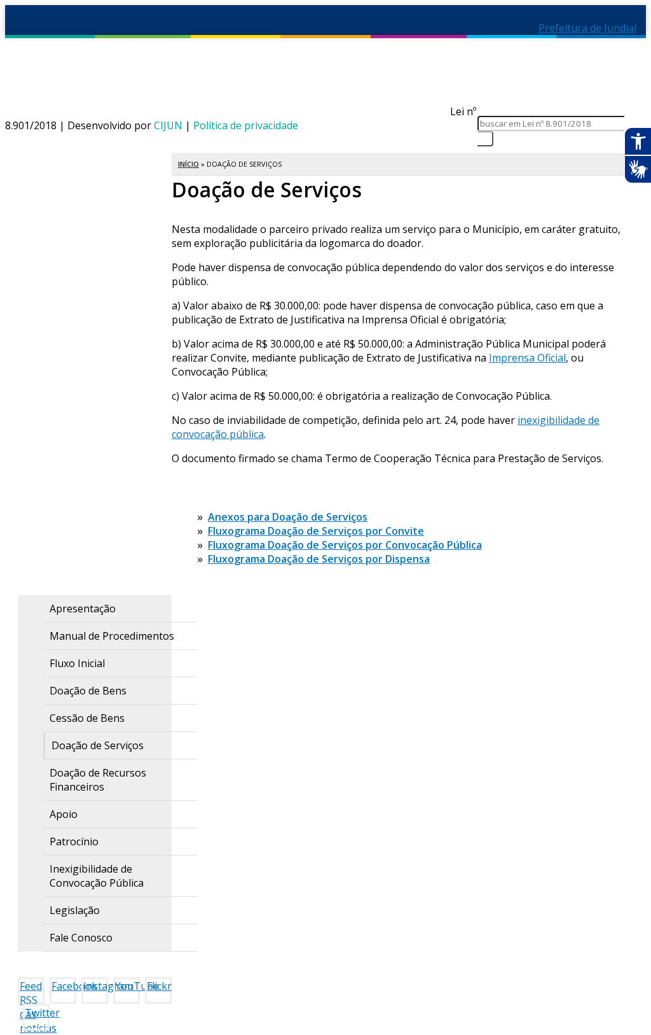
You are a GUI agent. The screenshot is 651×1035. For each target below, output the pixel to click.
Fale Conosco (81, 938)
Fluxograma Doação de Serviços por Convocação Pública (345, 545)
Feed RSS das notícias (32, 991)
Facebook (63, 986)
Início (188, 164)
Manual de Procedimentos (112, 636)
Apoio (64, 814)
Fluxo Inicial (77, 663)
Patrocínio (74, 841)
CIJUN (168, 125)
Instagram (95, 986)
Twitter (37, 1013)
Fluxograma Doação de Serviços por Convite (316, 531)
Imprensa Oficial (527, 358)
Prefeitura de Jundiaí (587, 28)
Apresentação (83, 609)
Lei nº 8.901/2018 (209, 73)
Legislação (75, 910)
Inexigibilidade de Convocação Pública (97, 876)
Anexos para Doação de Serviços (287, 517)
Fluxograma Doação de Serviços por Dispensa (319, 559)
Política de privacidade (245, 125)
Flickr (159, 986)
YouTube (127, 986)
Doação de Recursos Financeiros (98, 780)
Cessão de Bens (87, 718)
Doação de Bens (88, 691)
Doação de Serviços (97, 745)
